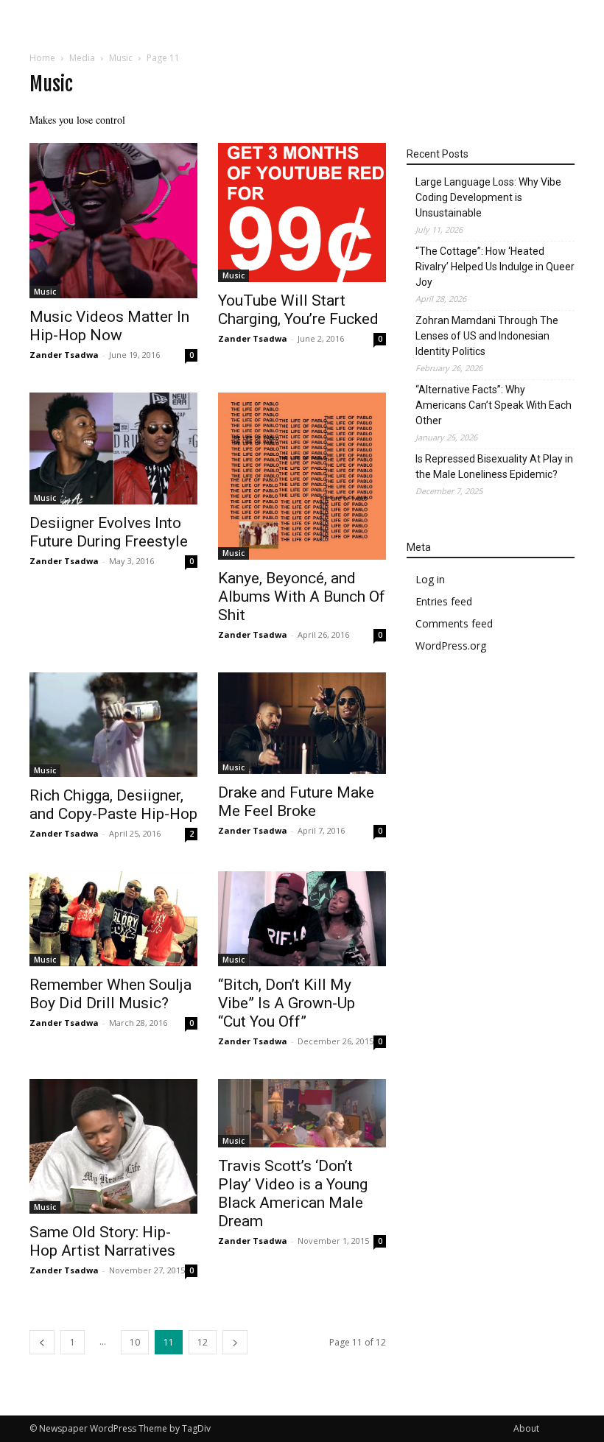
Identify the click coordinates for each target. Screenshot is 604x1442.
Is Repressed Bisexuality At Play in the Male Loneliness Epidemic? (494, 466)
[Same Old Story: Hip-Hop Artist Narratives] (113, 1146)
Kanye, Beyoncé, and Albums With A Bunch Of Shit (301, 596)
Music (121, 58)
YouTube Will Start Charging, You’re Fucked (298, 310)
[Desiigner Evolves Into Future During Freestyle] (113, 448)
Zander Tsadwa (64, 354)
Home (42, 58)
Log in (430, 579)
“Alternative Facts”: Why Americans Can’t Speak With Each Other (493, 405)
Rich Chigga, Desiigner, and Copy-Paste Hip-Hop (113, 805)
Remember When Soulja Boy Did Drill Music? (110, 994)
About (526, 1428)
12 (202, 1342)
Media (82, 58)
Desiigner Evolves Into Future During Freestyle (108, 532)
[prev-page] (42, 1342)
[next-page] (234, 1342)
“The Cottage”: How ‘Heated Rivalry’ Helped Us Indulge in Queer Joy (495, 266)
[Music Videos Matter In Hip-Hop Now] (113, 220)
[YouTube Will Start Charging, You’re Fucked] (302, 212)
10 (135, 1342)
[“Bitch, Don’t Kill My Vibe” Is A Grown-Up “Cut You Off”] (302, 918)
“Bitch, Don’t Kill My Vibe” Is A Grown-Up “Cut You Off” (286, 1003)
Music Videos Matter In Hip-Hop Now (109, 326)
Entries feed (443, 601)
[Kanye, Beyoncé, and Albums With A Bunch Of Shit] (302, 476)
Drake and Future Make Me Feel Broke (296, 802)
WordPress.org (450, 646)
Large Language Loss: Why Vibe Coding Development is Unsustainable (488, 197)
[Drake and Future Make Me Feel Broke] (302, 723)
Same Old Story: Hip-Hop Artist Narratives (102, 1241)
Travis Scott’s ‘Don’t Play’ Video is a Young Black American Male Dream (293, 1193)
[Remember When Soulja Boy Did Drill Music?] (113, 918)
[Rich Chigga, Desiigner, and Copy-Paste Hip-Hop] (113, 725)
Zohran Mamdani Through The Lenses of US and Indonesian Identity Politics (486, 335)
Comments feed (454, 623)
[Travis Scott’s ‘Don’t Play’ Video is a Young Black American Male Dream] (302, 1113)
